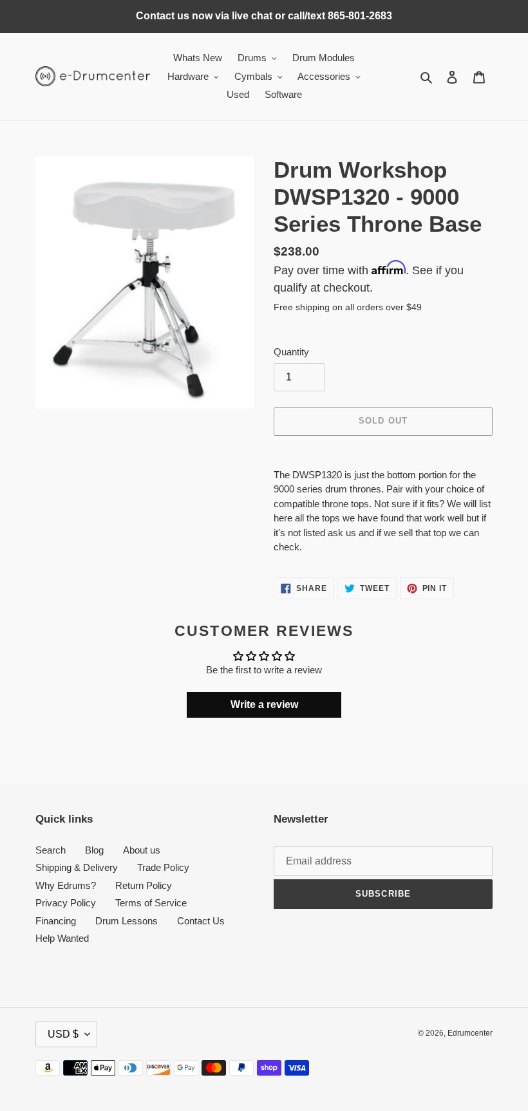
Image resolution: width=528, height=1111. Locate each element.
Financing (55, 920)
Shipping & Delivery (76, 867)
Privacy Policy (65, 902)
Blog (94, 850)
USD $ (63, 1034)
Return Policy (143, 885)
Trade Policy (163, 867)
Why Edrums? (65, 885)
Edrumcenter (470, 1033)
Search (50, 850)
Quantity (291, 351)
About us (141, 850)
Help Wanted (62, 938)
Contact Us (201, 920)
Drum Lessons (126, 920)
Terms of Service (151, 902)
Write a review (264, 704)
